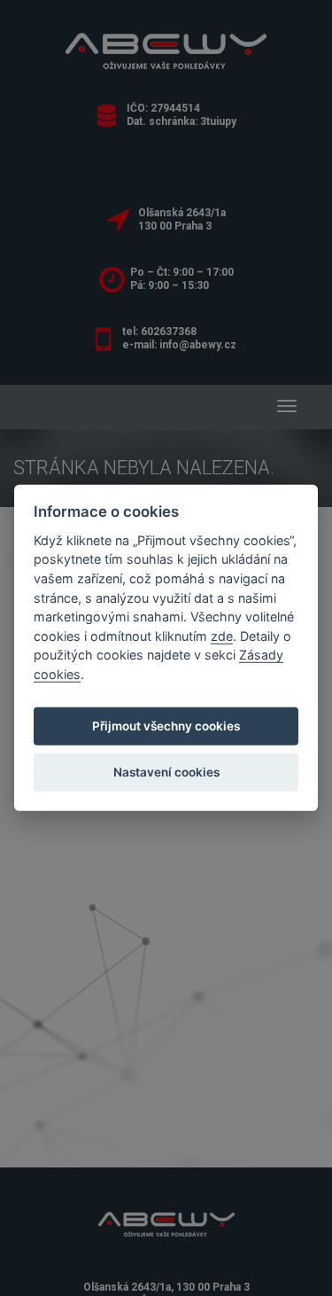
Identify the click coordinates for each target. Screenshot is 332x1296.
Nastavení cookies (166, 772)
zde (222, 636)
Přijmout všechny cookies (166, 726)
